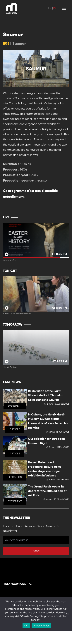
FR (49, 8)
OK (26, 625)
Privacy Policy (41, 625)
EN (54, 8)
